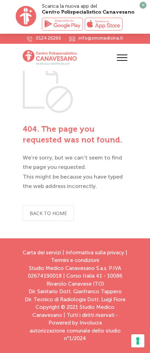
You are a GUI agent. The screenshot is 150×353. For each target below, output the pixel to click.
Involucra (91, 323)
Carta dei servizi (42, 252)
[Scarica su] (103, 24)
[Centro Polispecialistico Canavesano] (70, 57)
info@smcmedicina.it (100, 38)
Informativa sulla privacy (95, 252)
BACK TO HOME (48, 213)
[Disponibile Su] (62, 24)
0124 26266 (48, 38)
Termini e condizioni (75, 260)
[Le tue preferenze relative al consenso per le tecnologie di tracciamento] (137, 340)
